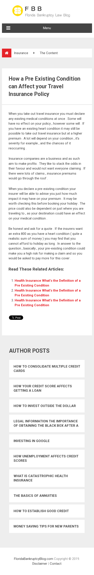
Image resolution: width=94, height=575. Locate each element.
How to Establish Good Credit (41, 511)
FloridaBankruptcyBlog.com (33, 559)
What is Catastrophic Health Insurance (41, 478)
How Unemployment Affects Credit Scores (46, 458)
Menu (47, 28)
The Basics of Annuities (35, 496)
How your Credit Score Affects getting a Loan (43, 388)
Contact (55, 564)
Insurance (21, 53)
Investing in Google (32, 441)
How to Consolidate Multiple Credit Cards (47, 368)
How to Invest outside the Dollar (45, 406)
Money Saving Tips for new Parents (46, 526)
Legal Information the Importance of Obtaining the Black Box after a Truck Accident (46, 423)
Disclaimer (39, 564)
